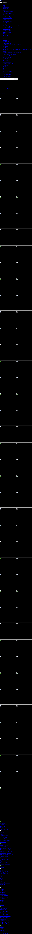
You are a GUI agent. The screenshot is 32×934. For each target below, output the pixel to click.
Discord (2, 832)
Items (4, 33)
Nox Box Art (6, 41)
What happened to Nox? (5, 850)
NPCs (1, 879)
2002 (1, 903)
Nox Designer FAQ (4, 922)
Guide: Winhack (7, 30)
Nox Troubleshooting (8, 55)
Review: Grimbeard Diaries (6, 851)
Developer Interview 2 (5, 913)
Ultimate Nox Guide (5, 883)
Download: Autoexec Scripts (9, 15)
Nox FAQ (5, 48)
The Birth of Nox (7, 73)
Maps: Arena (6, 37)
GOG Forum (3, 842)
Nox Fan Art (6, 46)
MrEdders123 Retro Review (6, 848)
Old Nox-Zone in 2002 (8, 63)
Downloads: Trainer (7, 21)
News (1, 870)
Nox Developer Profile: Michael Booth (12, 44)
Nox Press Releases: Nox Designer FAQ (12, 52)
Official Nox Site (7, 62)
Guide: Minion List (7, 27)
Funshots (5, 24)
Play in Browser (4, 828)
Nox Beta (5, 40)
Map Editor (5, 35)
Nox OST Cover (4, 856)
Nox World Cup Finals (8, 59)
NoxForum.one (3, 837)
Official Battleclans (4, 897)
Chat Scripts (3, 931)
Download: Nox (6, 16)
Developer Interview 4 (8, 13)
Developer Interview (5, 911)
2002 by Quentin (4, 933)
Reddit (1, 834)
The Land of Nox (7, 74)
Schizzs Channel (4, 862)
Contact (2, 867)
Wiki (1, 886)
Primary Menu (4, 2)
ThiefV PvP (3, 846)
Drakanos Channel (4, 859)
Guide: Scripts (6, 29)
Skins (1, 928)
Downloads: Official (7, 18)
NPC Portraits (6, 60)
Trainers (2, 930)
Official (1, 927)
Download (9, 88)
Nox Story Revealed (4, 920)
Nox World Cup (4, 908)
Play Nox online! (7, 66)
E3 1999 (5, 22)
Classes (4, 10)
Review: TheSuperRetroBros (7, 854)
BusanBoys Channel (5, 864)
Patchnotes (5, 65)
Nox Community (4, 835)
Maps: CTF (5, 38)
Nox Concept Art (7, 43)
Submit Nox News (7, 71)
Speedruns (5, 68)
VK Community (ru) (5, 840)
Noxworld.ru (3, 839)
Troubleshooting (4, 829)
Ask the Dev (6, 7)
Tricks (1, 881)
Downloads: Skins (7, 19)
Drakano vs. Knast (4, 845)
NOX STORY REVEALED (10, 54)
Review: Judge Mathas (5, 853)
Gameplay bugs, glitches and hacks (11, 26)
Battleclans (5, 8)
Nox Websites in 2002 (8, 57)
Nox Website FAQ (4, 924)
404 (4, 5)
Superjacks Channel (4, 861)
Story (4, 70)
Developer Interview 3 (8, 11)
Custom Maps (3, 824)
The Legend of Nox (7, 76)
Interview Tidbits (7, 32)
